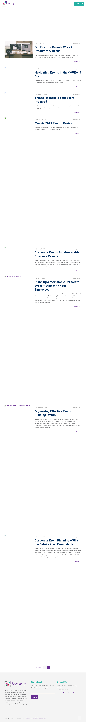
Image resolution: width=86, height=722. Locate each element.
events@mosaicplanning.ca (67, 692)
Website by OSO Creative (39, 718)
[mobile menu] (69, 3)
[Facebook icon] (70, 718)
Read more (77, 61)
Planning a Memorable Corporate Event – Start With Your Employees (57, 285)
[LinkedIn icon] (73, 718)
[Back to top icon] (79, 718)
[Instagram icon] (75, 718)
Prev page (38, 667)
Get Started (79, 4)
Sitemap (28, 718)
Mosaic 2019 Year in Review (53, 123)
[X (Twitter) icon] (72, 718)
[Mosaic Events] (10, 4)
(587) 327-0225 (63, 690)
